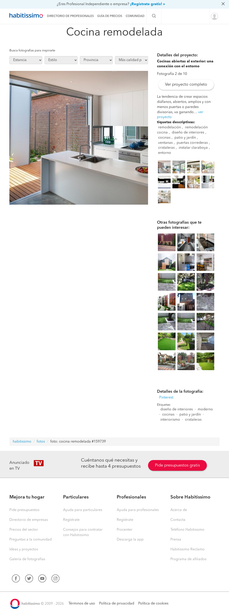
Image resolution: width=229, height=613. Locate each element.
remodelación (169, 127)
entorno (164, 153)
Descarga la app (130, 539)
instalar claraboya (193, 148)
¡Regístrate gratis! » (147, 4)
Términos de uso (81, 603)
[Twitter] (29, 579)
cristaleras (166, 148)
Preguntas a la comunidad (30, 539)
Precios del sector (23, 530)
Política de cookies (153, 603)
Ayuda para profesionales (138, 510)
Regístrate (71, 520)
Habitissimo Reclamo (187, 549)
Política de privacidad (116, 603)
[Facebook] (16, 579)
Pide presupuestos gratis (177, 465)
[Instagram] (55, 579)
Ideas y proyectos (23, 549)
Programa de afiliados (188, 559)
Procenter (124, 530)
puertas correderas (192, 143)
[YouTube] (42, 579)
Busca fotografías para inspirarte (32, 50)
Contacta (177, 520)
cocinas (164, 138)
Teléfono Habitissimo (187, 530)
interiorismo (170, 420)
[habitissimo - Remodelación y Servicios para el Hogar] (27, 15)
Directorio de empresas (28, 520)
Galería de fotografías (27, 559)
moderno (205, 409)
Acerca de (178, 510)
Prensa (175, 539)
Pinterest (166, 397)
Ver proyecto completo (186, 85)
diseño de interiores (188, 132)
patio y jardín (185, 138)
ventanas (165, 143)
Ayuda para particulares (82, 510)
